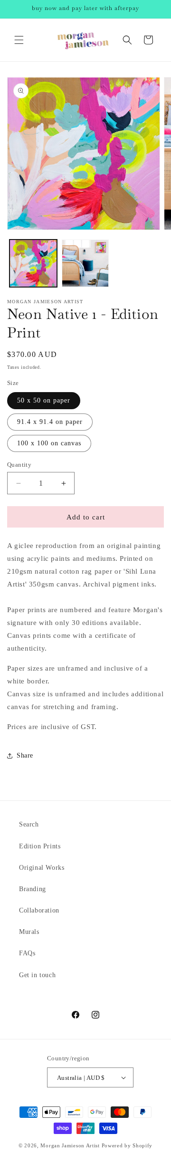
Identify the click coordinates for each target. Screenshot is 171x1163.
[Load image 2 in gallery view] (85, 263)
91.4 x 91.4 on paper (50, 421)
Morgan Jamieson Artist (69, 1145)
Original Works (41, 867)
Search (29, 824)
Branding (32, 889)
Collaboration (39, 910)
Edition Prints (39, 846)
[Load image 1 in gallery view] (33, 263)
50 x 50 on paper (43, 400)
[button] (19, 39)
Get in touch (37, 975)
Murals (29, 931)
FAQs (27, 953)
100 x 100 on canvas (49, 443)
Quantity (19, 464)
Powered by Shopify (127, 1145)
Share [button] (25, 755)
